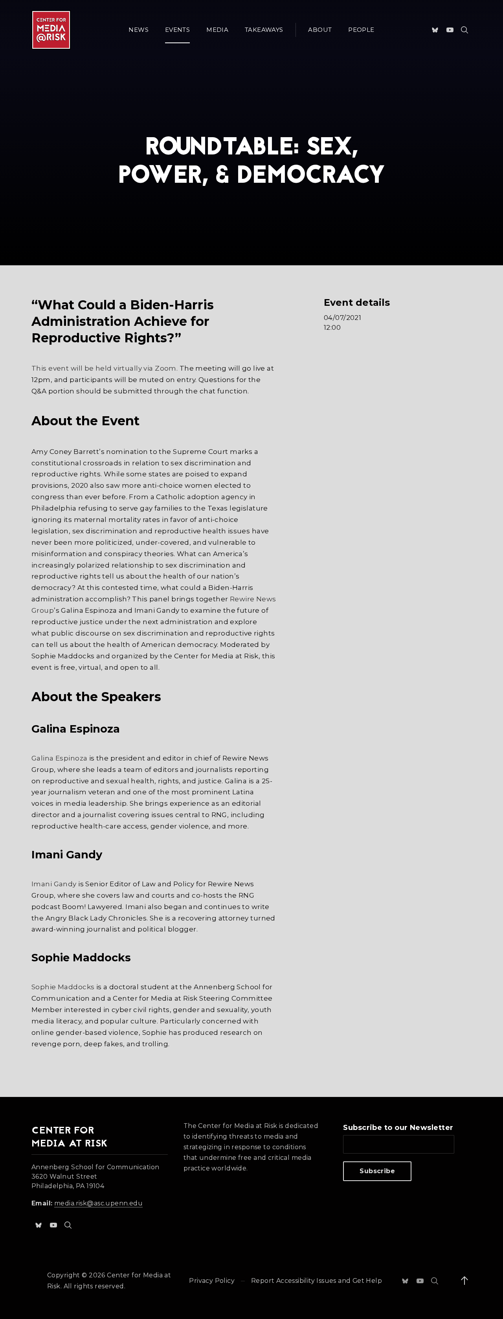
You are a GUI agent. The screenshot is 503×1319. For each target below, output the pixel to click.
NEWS (139, 29)
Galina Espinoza (59, 758)
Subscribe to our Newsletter (398, 1127)
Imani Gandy (54, 884)
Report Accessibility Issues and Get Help (316, 1280)
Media (217, 29)
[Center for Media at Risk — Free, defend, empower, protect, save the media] (51, 30)
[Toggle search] (464, 30)
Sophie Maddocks (62, 987)
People (361, 29)
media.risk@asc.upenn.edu (98, 1203)
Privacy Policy (212, 1280)
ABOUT (320, 29)
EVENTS (177, 29)
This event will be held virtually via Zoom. (104, 368)
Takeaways (264, 29)
